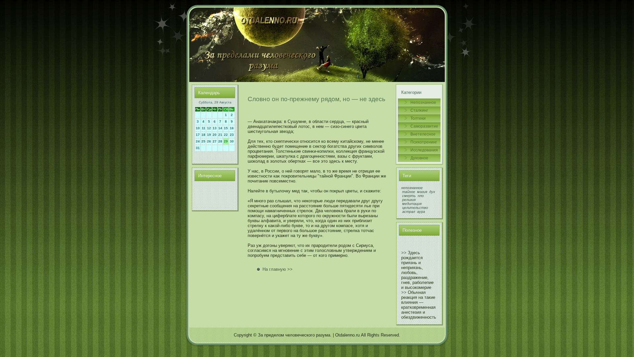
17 (198, 135)
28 (220, 141)
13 (215, 128)
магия (422, 192)
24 (198, 141)
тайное (408, 192)
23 (232, 135)
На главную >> (278, 269)
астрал (408, 212)
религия (409, 200)
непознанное (412, 188)
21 (220, 135)
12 (209, 128)
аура (421, 212)
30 (232, 141)
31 (198, 148)
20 (215, 135)
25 (203, 141)
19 (209, 135)
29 (226, 141)
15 (226, 128)
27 (215, 141)
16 (232, 128)
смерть (409, 196)
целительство (415, 208)
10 (198, 128)
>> (403, 252)
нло (421, 196)
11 (203, 128)
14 (220, 128)
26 (209, 141)
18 (203, 135)
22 (226, 135)
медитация (412, 204)
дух (432, 192)
